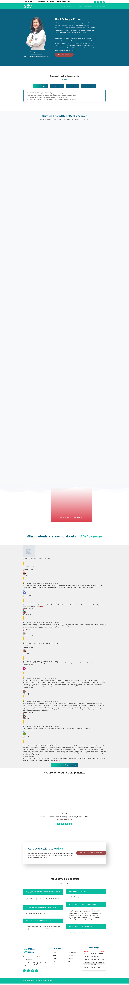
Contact (102, 6)
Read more (58, 760)
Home (63, 6)
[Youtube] (104, 2)
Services (78, 6)
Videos (96, 6)
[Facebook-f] (58, 824)
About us (69, 6)
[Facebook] (95, 2)
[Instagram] (98, 2)
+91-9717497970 (64, 813)
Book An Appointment (64, 54)
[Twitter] (101, 2)
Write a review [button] (27, 568)
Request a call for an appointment (91, 853)
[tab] (40, 86)
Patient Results (87, 6)
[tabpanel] (64, 96)
